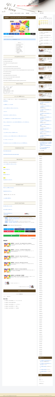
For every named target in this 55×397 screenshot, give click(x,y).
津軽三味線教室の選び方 (43, 148)
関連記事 (18, 52)
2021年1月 (40, 266)
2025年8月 (40, 179)
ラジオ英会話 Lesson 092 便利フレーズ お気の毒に (45, 44)
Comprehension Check (19, 47)
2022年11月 (40, 224)
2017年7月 (40, 345)
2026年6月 (40, 160)
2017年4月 (40, 351)
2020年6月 (40, 279)
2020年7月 (40, 277)
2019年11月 (40, 292)
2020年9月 (40, 273)
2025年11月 (40, 173)
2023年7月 (40, 209)
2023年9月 (40, 205)
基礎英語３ (5, 225)
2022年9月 (40, 228)
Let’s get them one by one (18, 225)
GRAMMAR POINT (18, 49)
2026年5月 (40, 162)
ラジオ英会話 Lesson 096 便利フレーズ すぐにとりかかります (13, 300)
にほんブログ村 (6, 214)
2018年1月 (40, 334)
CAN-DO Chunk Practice (19, 51)
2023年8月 (40, 207)
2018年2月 (40, 332)
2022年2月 (40, 241)
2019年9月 (40, 296)
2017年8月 (40, 343)
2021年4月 (40, 260)
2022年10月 (40, 226)
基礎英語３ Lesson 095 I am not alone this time (12, 218)
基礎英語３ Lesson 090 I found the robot (11, 222)
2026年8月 (40, 156)
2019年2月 (40, 309)
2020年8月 (40, 275)
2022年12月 (40, 222)
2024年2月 (40, 196)
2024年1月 (40, 198)
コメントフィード (41, 381)
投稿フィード (41, 379)
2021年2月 (40, 264)
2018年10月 (40, 317)
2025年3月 (40, 188)
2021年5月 (40, 258)
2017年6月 (40, 347)
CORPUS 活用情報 (19, 50)
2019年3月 (40, 307)
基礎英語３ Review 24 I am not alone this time (11, 217)
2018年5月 (40, 326)
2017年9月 (40, 341)
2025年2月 (40, 190)
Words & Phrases (18, 45)
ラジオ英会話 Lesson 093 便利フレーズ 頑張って (11, 306)
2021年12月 (40, 245)
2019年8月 (40, 298)
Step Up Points (18, 48)
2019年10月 (40, 294)
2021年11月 (40, 247)
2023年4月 (40, 215)
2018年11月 (40, 315)
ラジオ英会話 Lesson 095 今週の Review (10, 302)
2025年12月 (40, 171)
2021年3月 (40, 262)
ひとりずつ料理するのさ (19, 46)
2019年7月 (40, 300)
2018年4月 (40, 328)
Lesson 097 (13, 225)
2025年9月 (40, 177)
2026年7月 (40, 158)
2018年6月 (40, 324)
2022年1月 (40, 243)
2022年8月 (40, 230)
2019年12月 (40, 290)
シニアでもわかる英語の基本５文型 (45, 147)
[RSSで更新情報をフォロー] (28, 236)
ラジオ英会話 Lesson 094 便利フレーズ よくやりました (12, 304)
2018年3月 (40, 330)
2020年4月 (40, 283)
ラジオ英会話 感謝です (43, 366)
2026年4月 (40, 164)
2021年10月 (40, 249)
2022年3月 (40, 239)
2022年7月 (40, 232)
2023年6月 (40, 211)
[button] (51, 150)
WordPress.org (41, 383)
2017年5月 (40, 349)
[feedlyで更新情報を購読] (11, 236)
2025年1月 (40, 192)
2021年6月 (40, 256)
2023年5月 (40, 213)
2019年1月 (40, 311)
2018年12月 (40, 313)
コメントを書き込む (19, 294)
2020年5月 (40, 281)
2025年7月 (40, 181)
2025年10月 (40, 175)
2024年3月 (40, 194)
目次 (18, 42)
